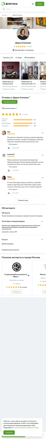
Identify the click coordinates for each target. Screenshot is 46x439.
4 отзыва (29, 46)
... (9, 15)
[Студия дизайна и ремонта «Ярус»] (17, 278)
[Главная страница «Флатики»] (16, 4)
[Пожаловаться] (42, 133)
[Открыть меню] (32, 4)
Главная (4, 15)
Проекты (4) (8, 57)
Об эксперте (29, 57)
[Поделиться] (12, 76)
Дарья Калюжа (17, 15)
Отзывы (18, 57)
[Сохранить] (16, 76)
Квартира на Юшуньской (8, 82)
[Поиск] (4, 9)
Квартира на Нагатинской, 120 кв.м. (29, 83)
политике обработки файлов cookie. (26, 428)
